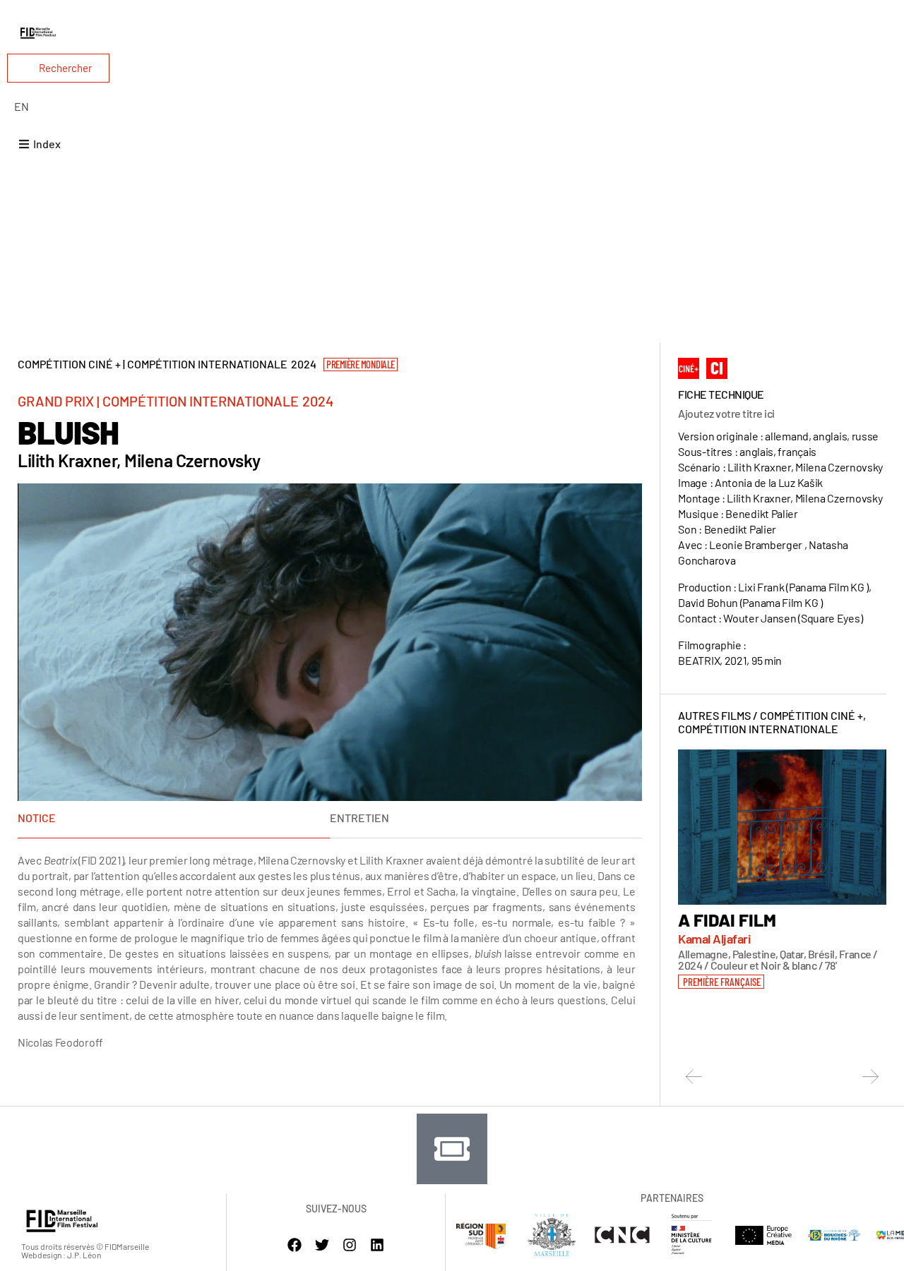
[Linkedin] (377, 1245)
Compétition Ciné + (811, 715)
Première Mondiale (360, 364)
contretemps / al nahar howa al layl (767, 928)
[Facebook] (294, 1245)
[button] (719, 1006)
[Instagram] (350, 1245)
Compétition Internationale (758, 728)
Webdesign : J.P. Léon (61, 1255)
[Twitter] (322, 1245)
